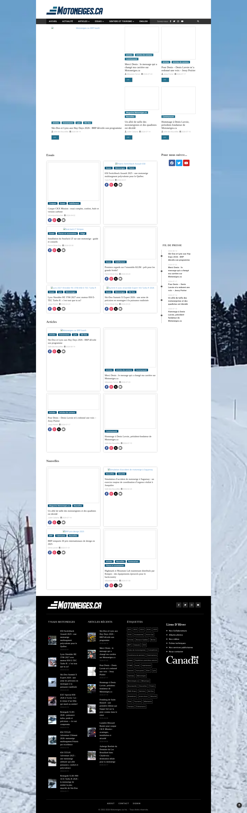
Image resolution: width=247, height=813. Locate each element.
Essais (98, 21)
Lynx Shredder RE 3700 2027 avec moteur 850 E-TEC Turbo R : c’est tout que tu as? (71, 299)
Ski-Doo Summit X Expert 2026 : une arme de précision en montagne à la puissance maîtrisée (127, 299)
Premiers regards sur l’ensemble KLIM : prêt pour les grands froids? (130, 269)
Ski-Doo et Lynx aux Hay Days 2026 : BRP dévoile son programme (86, 128)
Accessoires (138, 635)
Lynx (79, 123)
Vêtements (148, 701)
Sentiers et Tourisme (120, 21)
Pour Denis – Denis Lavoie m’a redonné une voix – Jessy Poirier (178, 69)
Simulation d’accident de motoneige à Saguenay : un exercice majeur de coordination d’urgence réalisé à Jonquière (129, 482)
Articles (82, 21)
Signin (137, 803)
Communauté (131, 59)
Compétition (153, 650)
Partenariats (133, 561)
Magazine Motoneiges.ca (136, 112)
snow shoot (143, 696)
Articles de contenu (144, 55)
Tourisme (137, 701)
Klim (148, 671)
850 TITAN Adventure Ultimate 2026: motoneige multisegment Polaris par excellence (69, 738)
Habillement (74, 203)
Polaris (131, 168)
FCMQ (130, 665)
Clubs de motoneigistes (136, 650)
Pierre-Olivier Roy (54, 245)
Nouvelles (130, 117)
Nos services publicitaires (181, 647)
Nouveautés (132, 686)
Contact (123, 803)
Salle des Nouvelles (60, 132)
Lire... (55, 137)
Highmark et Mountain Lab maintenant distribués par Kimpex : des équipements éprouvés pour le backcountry (130, 573)
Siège (82, 233)
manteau (131, 676)
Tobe (129, 701)
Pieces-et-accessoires (67, 233)
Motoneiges (120, 168)
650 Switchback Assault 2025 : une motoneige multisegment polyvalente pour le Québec (126, 175)
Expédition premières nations (146, 660)
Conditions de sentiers (136, 655)
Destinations (152, 655)
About (111, 803)
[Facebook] (50, 220)
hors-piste (140, 671)
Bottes (153, 640)
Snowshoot (132, 696)
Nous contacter (176, 651)
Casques (52, 203)
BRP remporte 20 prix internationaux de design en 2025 (71, 542)
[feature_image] (86, 73)
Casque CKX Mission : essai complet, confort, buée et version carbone (73, 210)
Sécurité (121, 474)
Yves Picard (109, 180)
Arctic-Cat (149, 635)
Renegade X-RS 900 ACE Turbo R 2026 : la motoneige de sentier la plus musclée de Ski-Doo (69, 782)
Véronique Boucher (55, 215)
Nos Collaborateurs (178, 631)
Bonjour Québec (142, 640)
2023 (142, 629)
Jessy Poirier (168, 74)
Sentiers (142, 691)
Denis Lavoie (53, 548)
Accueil (53, 21)
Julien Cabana (132, 132)
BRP (51, 536)
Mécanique (145, 681)
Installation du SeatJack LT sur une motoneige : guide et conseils (73, 240)
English (143, 21)
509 (129, 629)
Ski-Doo (87, 123)
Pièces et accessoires (115, 565)
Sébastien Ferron (133, 74)
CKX (144, 645)
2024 (149, 629)
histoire (130, 671)
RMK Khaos (132, 691)
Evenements (68, 123)
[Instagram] (54, 220)
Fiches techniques (177, 643)
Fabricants (60, 536)
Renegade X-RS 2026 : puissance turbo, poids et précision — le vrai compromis (68, 718)
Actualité (67, 21)
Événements (140, 707)
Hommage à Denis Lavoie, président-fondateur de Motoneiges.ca (175, 124)
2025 (155, 629)
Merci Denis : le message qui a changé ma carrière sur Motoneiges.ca (141, 67)
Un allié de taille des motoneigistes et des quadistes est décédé (141, 124)
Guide (137, 665)
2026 (130, 635)
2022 (135, 629)
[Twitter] (58, 220)
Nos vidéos (174, 639)
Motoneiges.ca (133, 681)
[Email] (63, 220)
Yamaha (131, 707)
